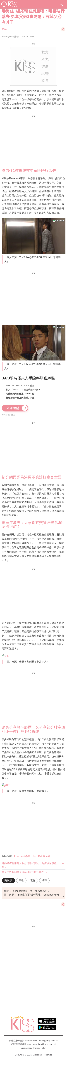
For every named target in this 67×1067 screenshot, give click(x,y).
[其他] (63, 30)
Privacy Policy (39, 1048)
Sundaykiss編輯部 (10, 36)
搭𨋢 (44, 880)
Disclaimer (26, 1048)
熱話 (4, 29)
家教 (21, 880)
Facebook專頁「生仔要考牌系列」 (33, 856)
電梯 (33, 880)
